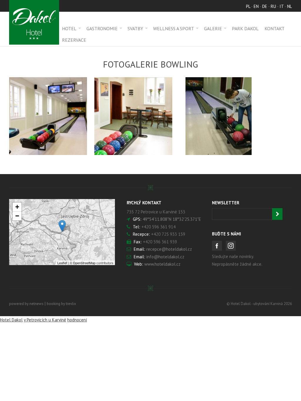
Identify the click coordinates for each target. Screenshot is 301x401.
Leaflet (62, 262)
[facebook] (217, 246)
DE (264, 6)
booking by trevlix (61, 303)
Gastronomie (102, 28)
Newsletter (225, 202)
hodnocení (77, 320)
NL (289, 6)
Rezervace (74, 40)
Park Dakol (245, 28)
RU (273, 6)
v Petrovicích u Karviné (45, 320)
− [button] (17, 216)
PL (248, 6)
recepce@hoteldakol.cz (169, 249)
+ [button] (17, 206)
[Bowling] (48, 116)
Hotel (69, 28)
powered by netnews (26, 303)
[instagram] (231, 246)
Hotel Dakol (11, 320)
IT (282, 6)
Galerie (213, 28)
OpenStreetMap (84, 262)
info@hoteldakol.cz (165, 257)
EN (256, 6)
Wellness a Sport (173, 28)
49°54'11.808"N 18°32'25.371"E (172, 219)
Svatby (135, 28)
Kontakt (275, 28)
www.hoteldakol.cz (162, 264)
